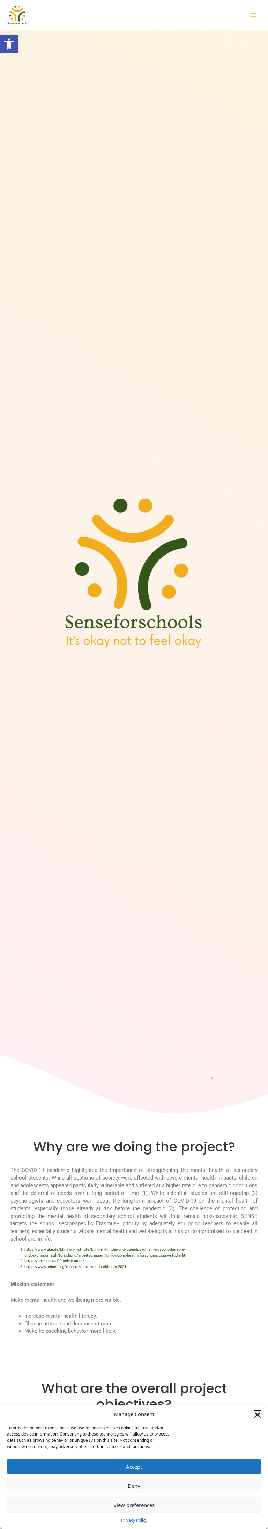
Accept (134, 1466)
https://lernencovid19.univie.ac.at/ (54, 1261)
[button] (9, 44)
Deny (134, 1485)
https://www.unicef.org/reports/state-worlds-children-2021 (75, 1267)
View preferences (134, 1504)
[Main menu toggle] (253, 15)
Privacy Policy (134, 1520)
